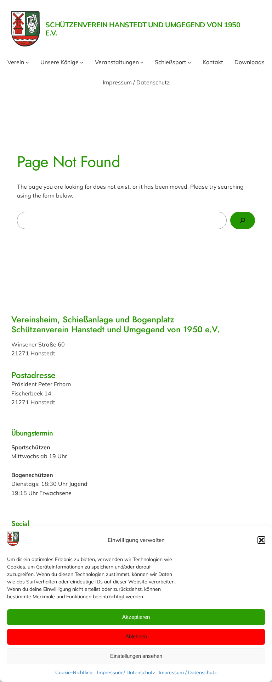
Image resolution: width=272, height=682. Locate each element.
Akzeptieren (136, 617)
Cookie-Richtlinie (74, 672)
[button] (261, 540)
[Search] (242, 220)
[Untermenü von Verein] (27, 62)
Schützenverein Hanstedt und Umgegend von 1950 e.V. (142, 28)
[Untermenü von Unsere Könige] (82, 62)
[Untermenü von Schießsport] (189, 62)
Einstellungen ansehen (136, 656)
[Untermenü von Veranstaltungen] (142, 62)
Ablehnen (136, 636)
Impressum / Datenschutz (126, 672)
